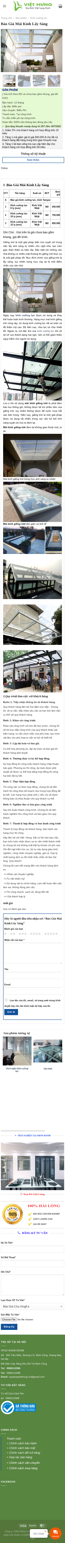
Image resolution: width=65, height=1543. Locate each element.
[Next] (57, 50)
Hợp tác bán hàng (20, 1457)
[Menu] (4, 6)
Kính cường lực (38, 18)
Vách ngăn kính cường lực (17, 1069)
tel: (3, 1398)
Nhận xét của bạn (14, 940)
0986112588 (13, 1368)
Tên (6, 969)
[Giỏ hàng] (60, 6)
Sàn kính (48, 1069)
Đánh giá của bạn (13, 929)
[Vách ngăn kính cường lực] (17, 1051)
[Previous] (6, 50)
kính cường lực (45, 331)
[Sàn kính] (47, 1051)
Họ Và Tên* (7, 1243)
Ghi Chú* (6, 1272)
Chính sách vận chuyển (24, 1462)
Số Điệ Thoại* (8, 1257)
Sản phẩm (21, 18)
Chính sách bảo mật (21, 1448)
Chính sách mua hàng (23, 1468)
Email (7, 984)
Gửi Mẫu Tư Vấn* (10, 1315)
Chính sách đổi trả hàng (24, 1452)
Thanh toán (14, 1438)
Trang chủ (6, 18)
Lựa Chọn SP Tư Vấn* (13, 1300)
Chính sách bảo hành (23, 1443)
